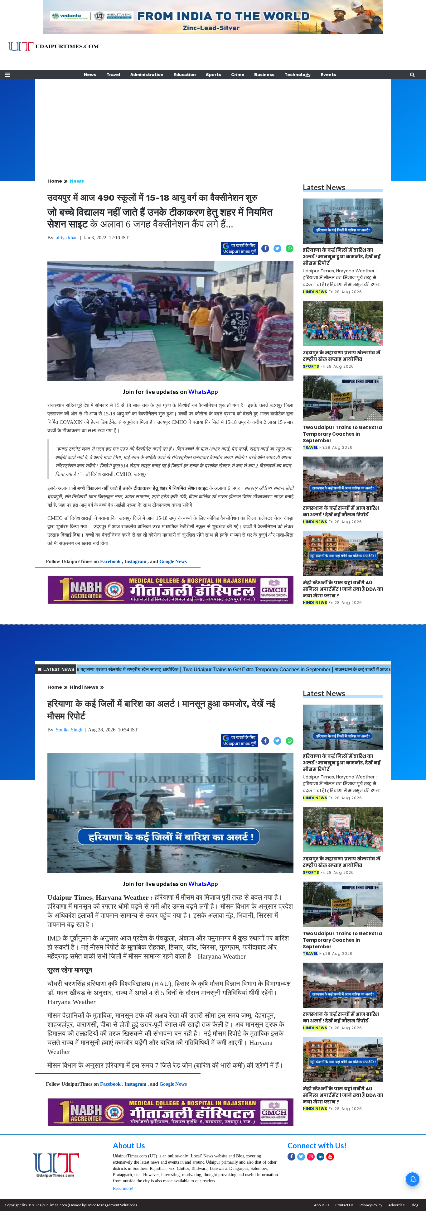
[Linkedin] (320, 1157)
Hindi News (84, 687)
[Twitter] (301, 1157)
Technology (297, 74)
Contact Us (344, 1205)
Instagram (135, 561)
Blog (414, 1205)
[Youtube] (330, 1157)
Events (328, 74)
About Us (129, 1145)
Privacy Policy (371, 1205)
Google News (173, 561)
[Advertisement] (213, 122)
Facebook (110, 561)
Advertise (396, 1205)
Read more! (123, 1188)
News (90, 74)
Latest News (324, 187)
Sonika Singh (69, 729)
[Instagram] (311, 1157)
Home (54, 181)
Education (184, 74)
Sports (213, 74)
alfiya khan (67, 237)
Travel (113, 74)
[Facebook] (291, 1157)
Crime (237, 74)
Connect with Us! (317, 1145)
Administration (146, 74)
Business (264, 74)
